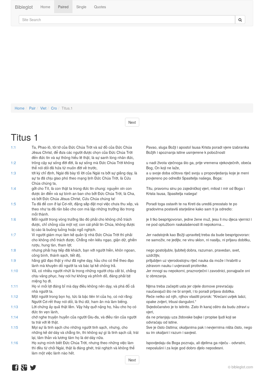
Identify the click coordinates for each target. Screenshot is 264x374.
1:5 (13, 203)
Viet (43, 108)
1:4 (13, 188)
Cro (54, 108)
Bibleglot (24, 6)
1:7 (13, 234)
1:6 (13, 219)
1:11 (14, 286)
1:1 (13, 147)
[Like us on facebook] (15, 368)
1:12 (14, 296)
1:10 (14, 270)
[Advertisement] (132, 67)
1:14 (14, 316)
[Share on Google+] (24, 368)
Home (45, 6)
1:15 (14, 327)
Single (81, 6)
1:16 (14, 342)
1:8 (13, 250)
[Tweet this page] (33, 368)
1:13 (14, 306)
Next (132, 122)
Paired (63, 6)
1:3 (13, 172)
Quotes (100, 6)
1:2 (13, 162)
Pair (32, 108)
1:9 (13, 260)
